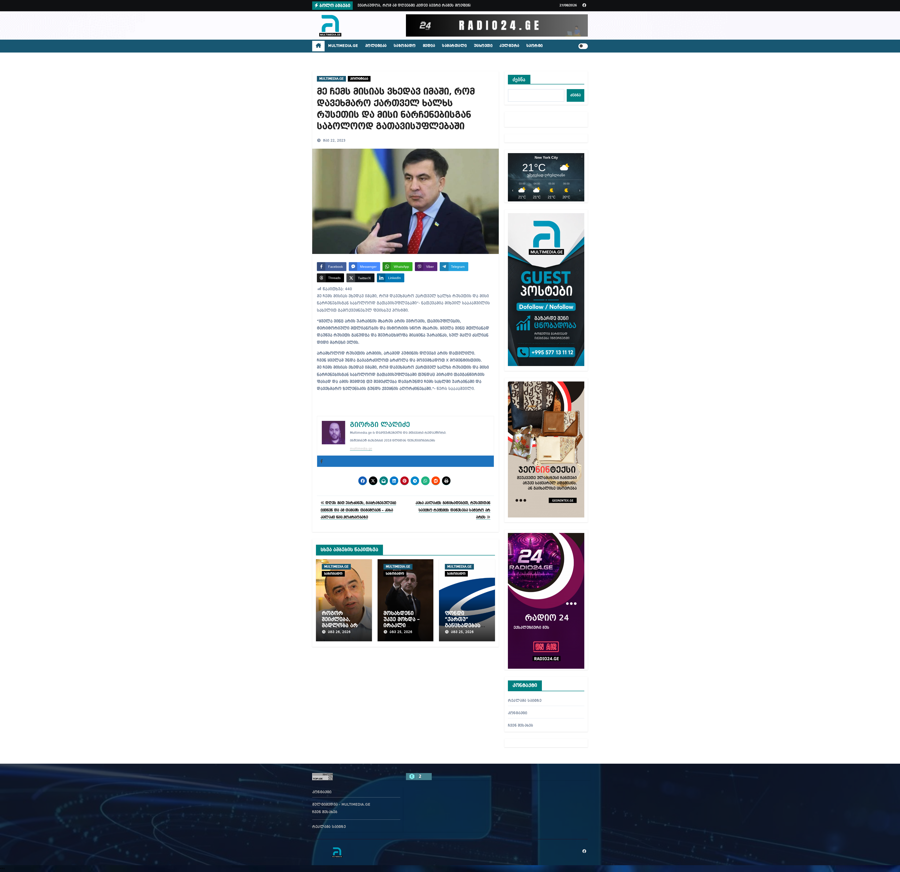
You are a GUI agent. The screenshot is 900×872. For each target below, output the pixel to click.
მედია (429, 46)
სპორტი (534, 46)
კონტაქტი (517, 713)
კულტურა (509, 46)
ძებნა (519, 79)
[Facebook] (321, 461)
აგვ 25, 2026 (401, 632)
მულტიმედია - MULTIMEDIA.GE (341, 805)
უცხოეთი (483, 46)
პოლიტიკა (376, 46)
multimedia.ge (361, 448)
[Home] (318, 46)
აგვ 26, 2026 (339, 632)
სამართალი (454, 46)
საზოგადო (405, 46)
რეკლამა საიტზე (524, 701)
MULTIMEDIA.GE (343, 46)
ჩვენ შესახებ (520, 726)
